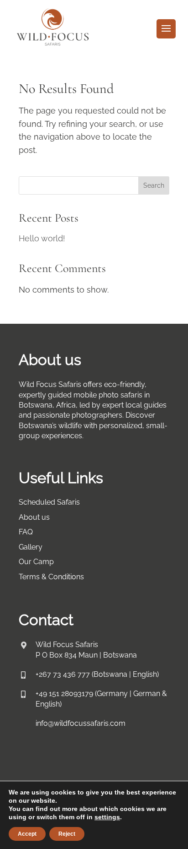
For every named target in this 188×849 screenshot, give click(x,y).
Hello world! (42, 238)
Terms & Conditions (51, 576)
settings (107, 817)
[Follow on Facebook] (22, 765)
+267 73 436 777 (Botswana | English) (97, 674)
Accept (27, 834)
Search (153, 185)
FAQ (26, 532)
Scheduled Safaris (49, 502)
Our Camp (36, 561)
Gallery (30, 547)
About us (34, 517)
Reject (66, 834)
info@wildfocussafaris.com (80, 723)
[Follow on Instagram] (51, 765)
